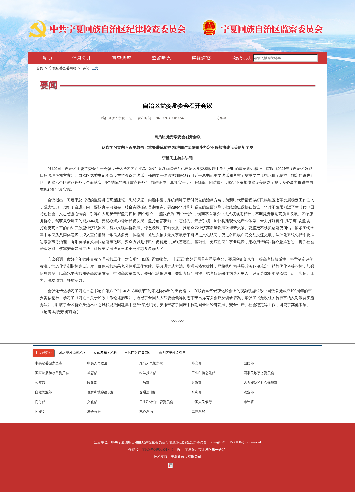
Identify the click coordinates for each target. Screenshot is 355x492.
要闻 (86, 68)
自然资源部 (43, 392)
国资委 (40, 411)
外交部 (197, 363)
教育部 (92, 373)
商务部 (40, 402)
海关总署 (94, 411)
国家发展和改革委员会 (52, 373)
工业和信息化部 (203, 373)
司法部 (144, 382)
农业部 (249, 392)
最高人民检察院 (151, 363)
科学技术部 (147, 373)
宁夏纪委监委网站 (62, 68)
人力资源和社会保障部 (260, 382)
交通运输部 (147, 392)
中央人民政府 (97, 363)
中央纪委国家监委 (48, 363)
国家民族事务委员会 (259, 373)
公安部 (40, 382)
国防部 (249, 363)
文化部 (92, 402)
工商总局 (198, 411)
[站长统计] (177, 465)
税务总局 (146, 411)
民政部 (92, 382)
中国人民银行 (202, 402)
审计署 (249, 402)
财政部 (197, 382)
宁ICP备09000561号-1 (158, 449)
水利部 (197, 392)
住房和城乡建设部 (100, 392)
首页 (39, 68)
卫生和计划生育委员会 (156, 402)
